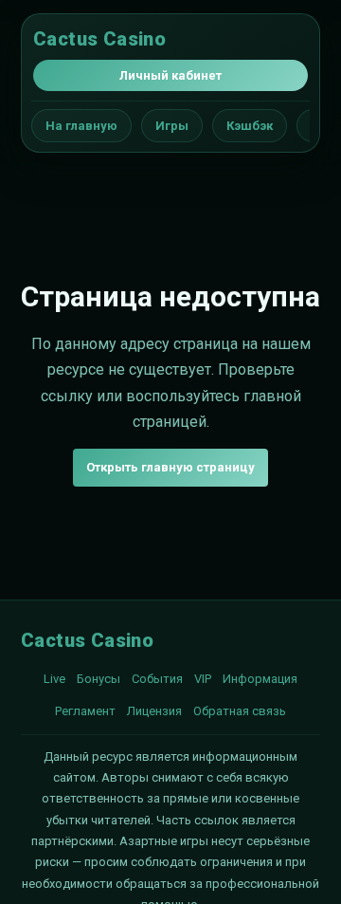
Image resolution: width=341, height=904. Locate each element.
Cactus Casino (99, 39)
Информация (260, 679)
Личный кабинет (170, 75)
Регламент (85, 711)
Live (54, 679)
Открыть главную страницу (170, 467)
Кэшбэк (249, 126)
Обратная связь (239, 711)
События (157, 679)
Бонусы (98, 679)
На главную (81, 126)
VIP (202, 679)
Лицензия (154, 711)
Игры (171, 126)
